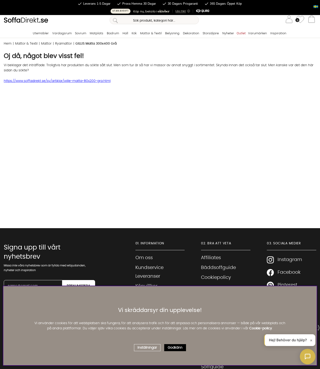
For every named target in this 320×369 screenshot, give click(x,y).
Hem (7, 43)
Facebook (289, 272)
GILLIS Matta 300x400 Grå (96, 43)
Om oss (144, 257)
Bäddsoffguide (218, 267)
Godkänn (175, 347)
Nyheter (228, 33)
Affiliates (211, 257)
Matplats (96, 33)
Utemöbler (41, 33)
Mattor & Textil (151, 33)
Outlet (241, 33)
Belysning (172, 33)
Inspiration (278, 33)
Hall (125, 33)
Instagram (290, 259)
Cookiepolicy (216, 277)
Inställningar (147, 347)
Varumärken (257, 33)
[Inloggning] (289, 20)
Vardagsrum (62, 33)
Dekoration (191, 33)
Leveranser (147, 276)
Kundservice (149, 267)
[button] (160, 11)
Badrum (113, 33)
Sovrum (80, 33)
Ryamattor (63, 43)
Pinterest (287, 285)
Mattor (46, 43)
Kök (134, 33)
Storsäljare (211, 33)
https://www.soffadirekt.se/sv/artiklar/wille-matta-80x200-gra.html (57, 81)
